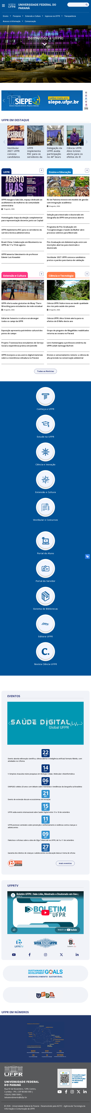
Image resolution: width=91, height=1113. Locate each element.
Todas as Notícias (45, 371)
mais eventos (65, 863)
